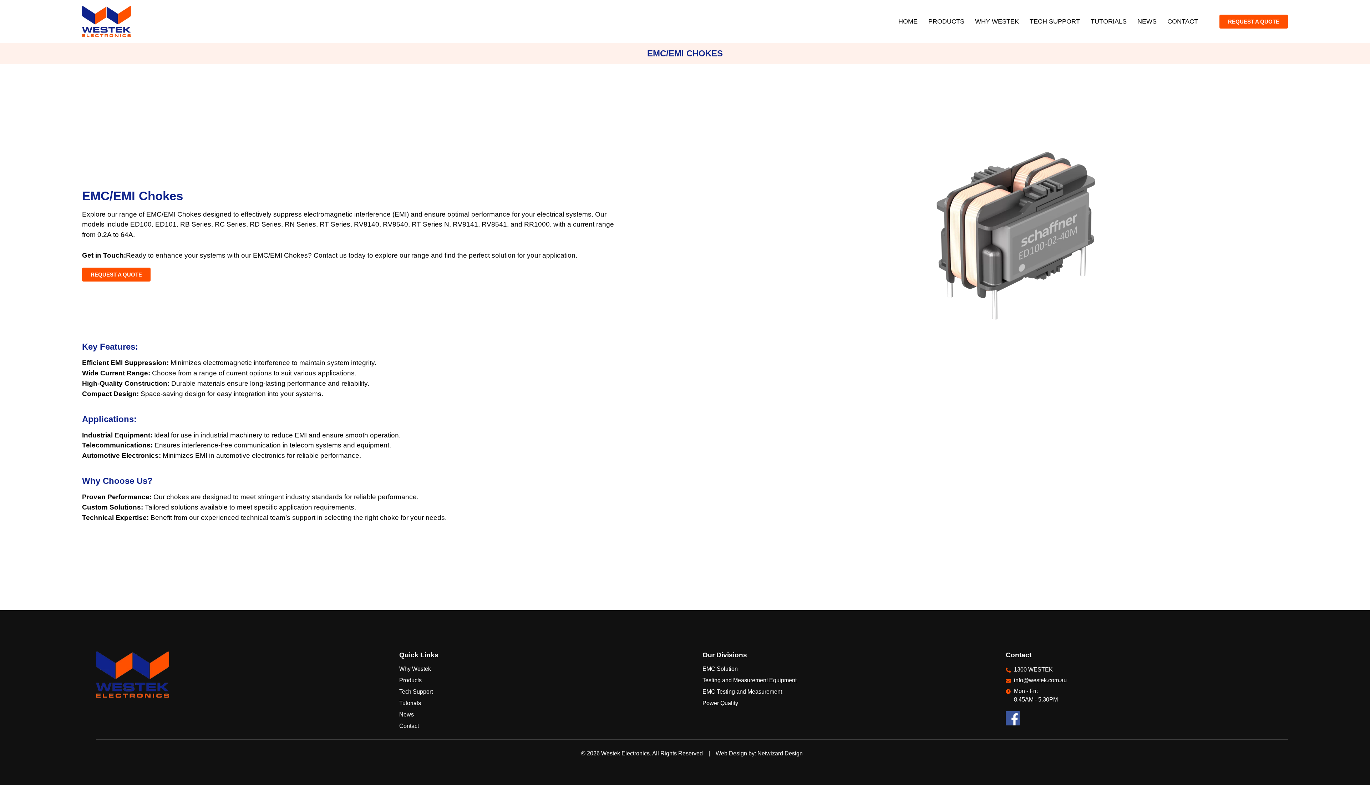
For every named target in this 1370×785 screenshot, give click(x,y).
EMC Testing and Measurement (742, 692)
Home (908, 21)
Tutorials (1109, 21)
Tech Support (1055, 21)
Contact (1182, 21)
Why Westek (997, 21)
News (1147, 21)
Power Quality (720, 703)
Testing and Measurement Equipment (749, 680)
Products (946, 21)
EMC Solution (720, 669)
